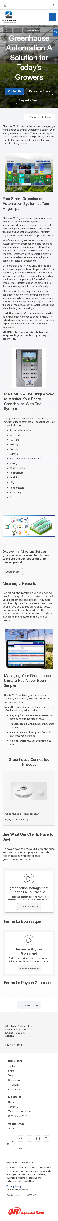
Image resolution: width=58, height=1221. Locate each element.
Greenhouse (14, 1080)
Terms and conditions (19, 1111)
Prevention (14, 1084)
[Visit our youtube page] (21, 1147)
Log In (11, 1128)
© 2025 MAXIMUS (17, 1116)
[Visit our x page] (47, 1138)
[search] (53, 5)
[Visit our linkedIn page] (38, 1138)
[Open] (52, 17)
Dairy (11, 1075)
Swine (11, 1070)
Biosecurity (14, 1089)
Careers (12, 1102)
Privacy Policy (13, 1186)
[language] (5, 5)
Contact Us (14, 1106)
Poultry (11, 1066)
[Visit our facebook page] (21, 1138)
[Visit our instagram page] (29, 1138)
